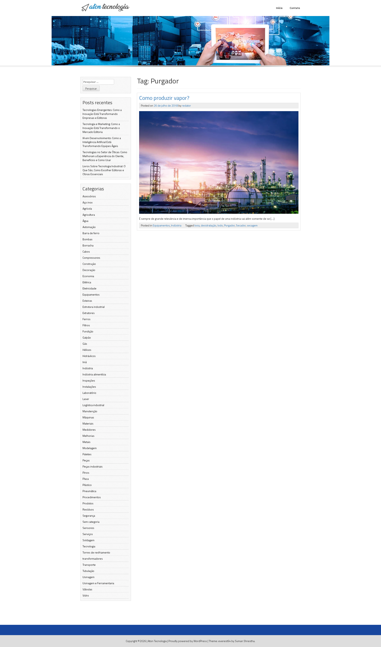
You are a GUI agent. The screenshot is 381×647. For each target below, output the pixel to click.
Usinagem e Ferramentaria (98, 583)
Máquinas (88, 417)
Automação (89, 227)
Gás (85, 344)
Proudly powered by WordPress (187, 641)
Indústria (88, 368)
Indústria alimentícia (94, 374)
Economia (88, 276)
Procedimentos (92, 497)
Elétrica (87, 282)
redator (186, 105)
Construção (89, 264)
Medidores (89, 430)
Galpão (87, 337)
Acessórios (89, 196)
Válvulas (87, 589)
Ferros (86, 319)
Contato (295, 8)
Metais (86, 442)
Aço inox (87, 202)
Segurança (89, 515)
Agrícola (87, 208)
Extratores (89, 313)
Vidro (86, 595)
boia (197, 225)
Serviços (88, 534)
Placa (86, 479)
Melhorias (88, 436)
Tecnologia (89, 546)
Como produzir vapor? (164, 98)
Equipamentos (91, 294)
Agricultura (89, 215)
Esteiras (87, 301)
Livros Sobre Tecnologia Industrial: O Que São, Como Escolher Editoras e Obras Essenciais (104, 170)
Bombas (87, 239)
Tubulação (88, 571)
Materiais (88, 423)
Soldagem (88, 540)
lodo (220, 225)
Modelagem (90, 448)
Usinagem (88, 577)
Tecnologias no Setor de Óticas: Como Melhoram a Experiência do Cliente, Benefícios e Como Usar (105, 156)
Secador (241, 225)
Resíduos (88, 509)
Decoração (89, 270)
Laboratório (89, 393)
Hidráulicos (89, 356)
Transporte (89, 565)
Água (85, 221)
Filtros (86, 325)
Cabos (86, 251)
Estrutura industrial (94, 307)
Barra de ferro (91, 233)
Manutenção (90, 411)
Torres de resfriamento (96, 552)
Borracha (88, 245)
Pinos (86, 472)
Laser (86, 399)
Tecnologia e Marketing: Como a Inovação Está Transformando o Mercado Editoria (101, 128)
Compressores (91, 258)
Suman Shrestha (245, 641)
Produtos (88, 503)
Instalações (89, 387)
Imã (85, 362)
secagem (252, 225)
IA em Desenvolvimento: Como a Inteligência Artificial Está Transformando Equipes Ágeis (102, 142)
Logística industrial (93, 405)
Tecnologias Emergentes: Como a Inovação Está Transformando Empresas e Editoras (102, 114)
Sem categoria (91, 522)
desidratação (208, 225)
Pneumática (89, 491)
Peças (86, 460)
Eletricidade (89, 288)
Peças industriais (93, 466)
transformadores (93, 558)
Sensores (88, 528)
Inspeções (89, 380)
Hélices (87, 350)
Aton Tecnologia (157, 641)
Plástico (87, 485)
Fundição (88, 331)
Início (279, 8)
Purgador (229, 225)
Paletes (87, 454)
